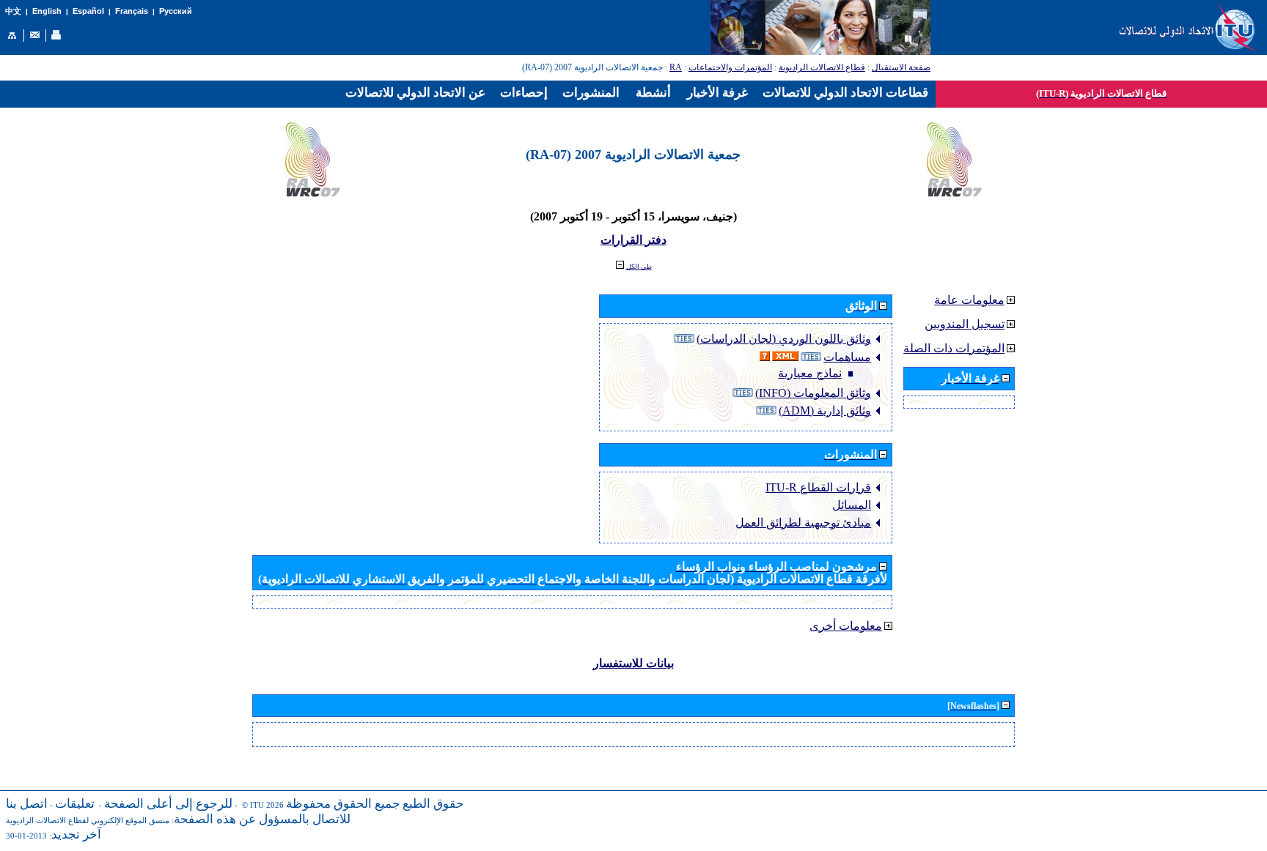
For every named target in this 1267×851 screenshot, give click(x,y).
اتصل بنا (27, 804)
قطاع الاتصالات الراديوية (822, 67)
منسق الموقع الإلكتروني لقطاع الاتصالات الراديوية (87, 821)
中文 (13, 11)
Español (88, 11)
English (47, 11)
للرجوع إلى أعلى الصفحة (168, 804)
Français (131, 11)
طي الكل (639, 266)
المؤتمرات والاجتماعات (730, 67)
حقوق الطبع (433, 804)
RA (675, 67)
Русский (175, 11)
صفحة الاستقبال (901, 67)
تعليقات (75, 804)
